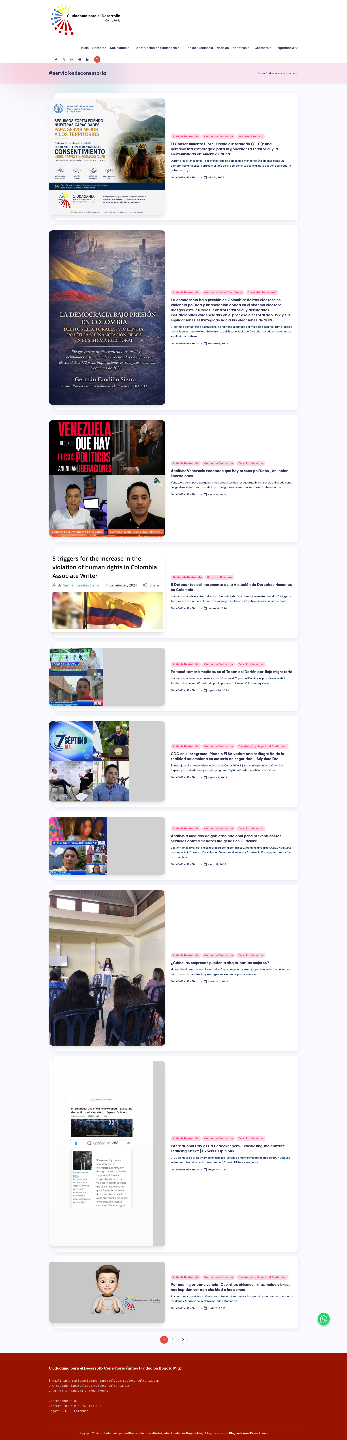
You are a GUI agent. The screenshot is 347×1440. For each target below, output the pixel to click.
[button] (183, 1340)
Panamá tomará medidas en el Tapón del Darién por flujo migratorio (231, 671)
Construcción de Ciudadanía (223, 292)
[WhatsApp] (324, 1319)
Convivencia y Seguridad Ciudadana (263, 746)
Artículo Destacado (186, 136)
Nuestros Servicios (251, 136)
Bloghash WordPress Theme (248, 1433)
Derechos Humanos (251, 463)
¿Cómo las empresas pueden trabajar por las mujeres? (220, 962)
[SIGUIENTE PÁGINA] (183, 1340)
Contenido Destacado (218, 136)
